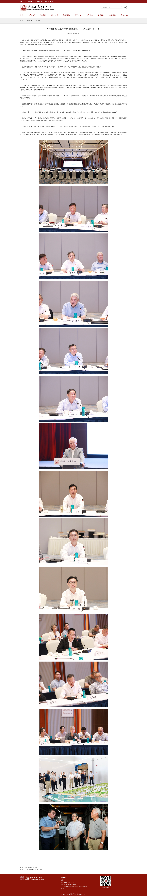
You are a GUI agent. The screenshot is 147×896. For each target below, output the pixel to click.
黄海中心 (124, 15)
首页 (21, 15)
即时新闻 (43, 15)
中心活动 (89, 15)
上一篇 (28, 867)
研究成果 (54, 15)
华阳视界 (66, 15)
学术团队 (101, 15)
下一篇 (31, 869)
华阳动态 (37, 20)
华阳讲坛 (77, 15)
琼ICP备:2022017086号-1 (87, 894)
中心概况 (31, 15)
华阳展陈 (112, 15)
